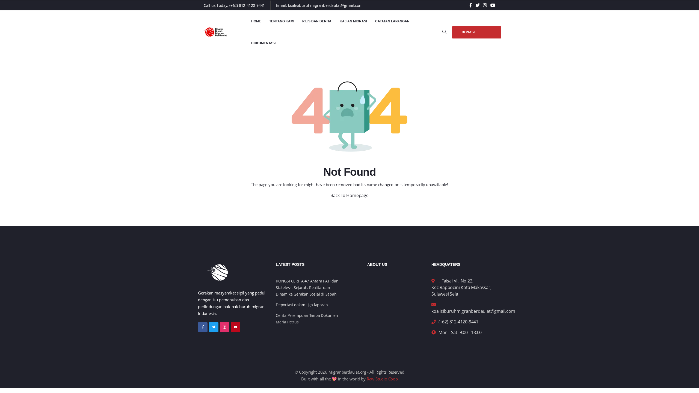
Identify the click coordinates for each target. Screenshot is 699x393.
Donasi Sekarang (471, 34)
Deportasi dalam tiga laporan (302, 304)
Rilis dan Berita (316, 21)
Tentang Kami (281, 21)
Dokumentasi (263, 43)
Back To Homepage (349, 195)
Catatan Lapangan (392, 21)
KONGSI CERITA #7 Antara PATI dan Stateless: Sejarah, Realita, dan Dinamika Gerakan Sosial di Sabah (307, 287)
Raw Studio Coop (382, 379)
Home (256, 21)
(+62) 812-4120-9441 (247, 5)
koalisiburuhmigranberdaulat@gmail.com (325, 5)
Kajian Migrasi (353, 21)
